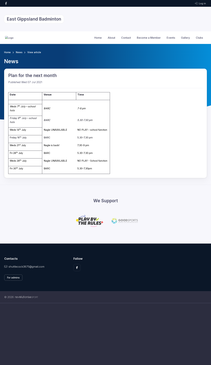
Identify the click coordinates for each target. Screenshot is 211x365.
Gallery (185, 37)
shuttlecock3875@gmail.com (26, 266)
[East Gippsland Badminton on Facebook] (6, 3)
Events (171, 37)
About (111, 37)
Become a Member (149, 37)
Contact (126, 37)
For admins (13, 277)
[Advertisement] (103, 334)
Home (98, 37)
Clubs (199, 37)
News (19, 52)
